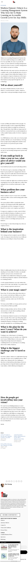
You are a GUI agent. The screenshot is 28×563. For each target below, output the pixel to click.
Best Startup (8, 484)
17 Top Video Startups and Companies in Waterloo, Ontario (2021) (13, 546)
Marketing (3, 539)
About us (3, 520)
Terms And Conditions (6, 527)
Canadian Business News (6, 534)
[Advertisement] (14, 109)
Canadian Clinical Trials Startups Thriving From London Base (13, 555)
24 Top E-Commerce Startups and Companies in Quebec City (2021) (6, 436)
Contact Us (3, 525)
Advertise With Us (5, 522)
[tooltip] (7, 481)
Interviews (3, 5)
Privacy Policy (4, 530)
